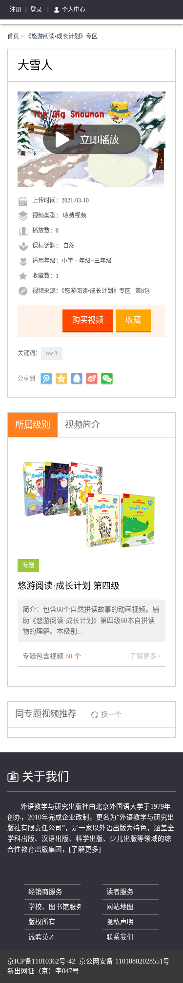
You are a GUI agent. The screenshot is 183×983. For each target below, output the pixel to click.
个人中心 (73, 9)
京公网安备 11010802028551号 (124, 961)
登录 (36, 9)
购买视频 (87, 320)
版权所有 (42, 922)
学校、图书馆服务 (54, 906)
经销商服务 (45, 891)
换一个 (111, 714)
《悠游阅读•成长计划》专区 (61, 36)
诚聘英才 (42, 937)
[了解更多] (85, 849)
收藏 (133, 320)
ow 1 (52, 353)
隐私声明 (120, 922)
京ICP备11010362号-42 (41, 961)
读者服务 (120, 891)
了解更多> (145, 656)
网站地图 (120, 906)
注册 (15, 9)
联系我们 (120, 937)
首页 (13, 36)
